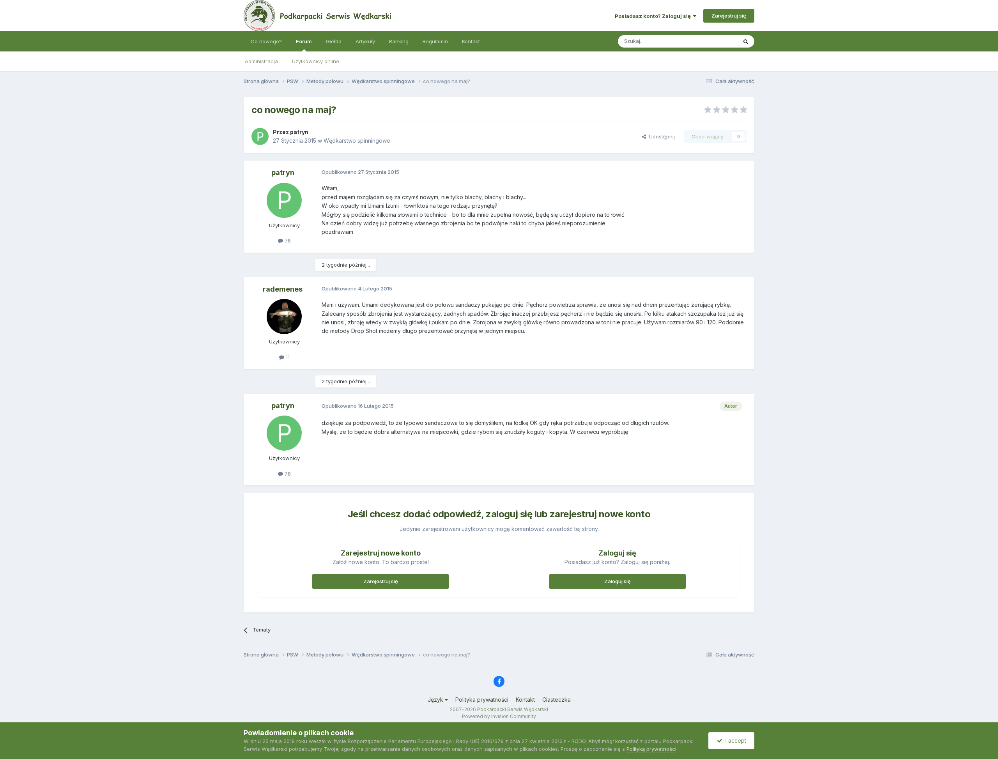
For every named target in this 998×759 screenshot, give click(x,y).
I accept (734, 740)
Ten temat (715, 41)
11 (287, 357)
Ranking (399, 41)
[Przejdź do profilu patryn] (260, 136)
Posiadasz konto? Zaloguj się (654, 16)
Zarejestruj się (728, 15)
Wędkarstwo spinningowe (357, 140)
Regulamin (435, 41)
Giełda (334, 41)
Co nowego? (266, 41)
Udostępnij (660, 136)
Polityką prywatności (651, 749)
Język (436, 699)
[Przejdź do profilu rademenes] (284, 316)
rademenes (283, 289)
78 (287, 240)
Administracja (261, 61)
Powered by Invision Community (499, 716)
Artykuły (365, 41)
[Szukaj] (745, 41)
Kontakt (471, 41)
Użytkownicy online (315, 61)
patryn (299, 132)
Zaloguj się (617, 581)
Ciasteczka (556, 699)
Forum (304, 41)
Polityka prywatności (481, 699)
